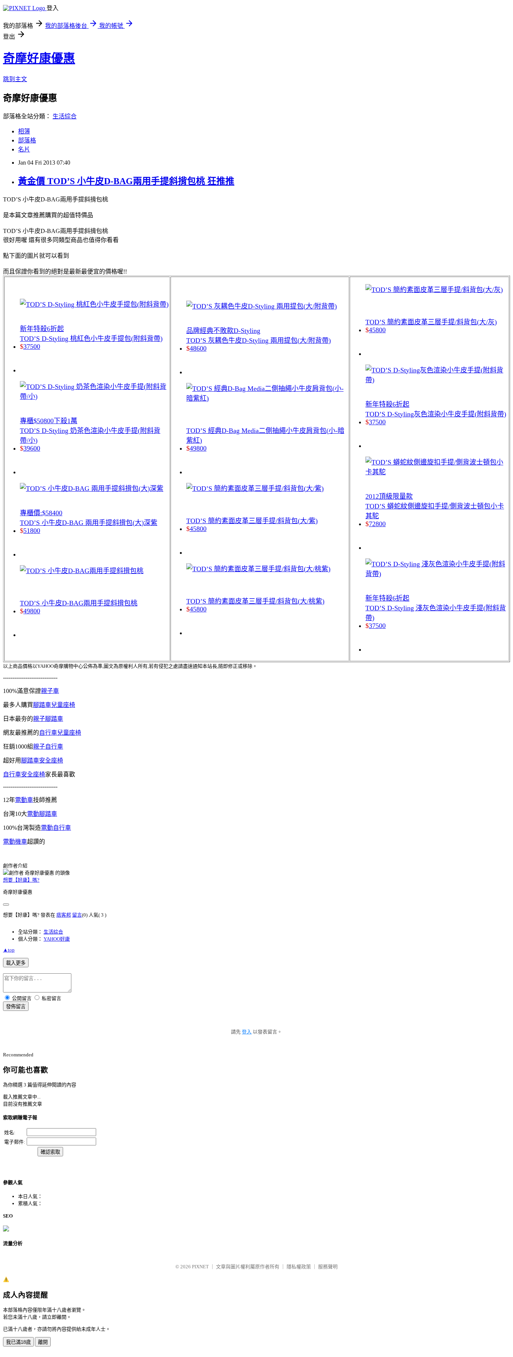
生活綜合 (65, 116)
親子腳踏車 (48, 719)
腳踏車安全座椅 (42, 760)
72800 (377, 524)
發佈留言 (16, 1006)
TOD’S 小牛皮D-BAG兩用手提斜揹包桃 (78, 603)
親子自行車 (48, 746)
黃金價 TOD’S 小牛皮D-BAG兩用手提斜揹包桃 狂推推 (126, 181)
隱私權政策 (299, 1266)
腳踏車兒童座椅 (54, 705)
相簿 (24, 131)
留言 (77, 915)
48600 (198, 348)
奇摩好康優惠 (39, 58)
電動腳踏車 (42, 814)
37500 (31, 346)
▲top (9, 950)
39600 (31, 448)
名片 (24, 149)
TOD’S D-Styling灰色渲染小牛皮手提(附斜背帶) (435, 414)
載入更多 (16, 963)
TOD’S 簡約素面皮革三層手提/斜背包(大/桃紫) (255, 601)
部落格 (27, 140)
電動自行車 (56, 827)
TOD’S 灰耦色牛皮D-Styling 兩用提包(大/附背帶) (258, 340)
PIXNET (200, 1266)
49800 (31, 611)
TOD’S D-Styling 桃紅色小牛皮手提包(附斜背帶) (91, 338)
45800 (198, 529)
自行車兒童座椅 (60, 732)
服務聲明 (328, 1266)
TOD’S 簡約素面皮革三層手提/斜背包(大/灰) (431, 322)
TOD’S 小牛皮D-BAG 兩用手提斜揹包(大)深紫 (88, 522)
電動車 (24, 800)
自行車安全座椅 (24, 774)
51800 (31, 530)
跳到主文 (15, 79)
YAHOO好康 (57, 939)
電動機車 (15, 841)
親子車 (50, 691)
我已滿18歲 (18, 1342)
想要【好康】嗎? (21, 880)
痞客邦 (63, 915)
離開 (43, 1342)
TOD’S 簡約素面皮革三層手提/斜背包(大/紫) (252, 521)
